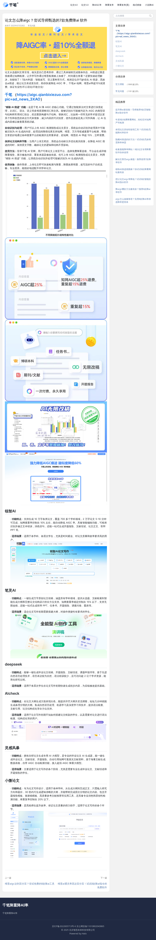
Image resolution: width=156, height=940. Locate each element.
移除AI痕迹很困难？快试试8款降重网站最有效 (133, 171)
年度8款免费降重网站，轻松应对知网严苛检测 (133, 121)
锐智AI (118, 41)
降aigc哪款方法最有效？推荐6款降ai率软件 (133, 190)
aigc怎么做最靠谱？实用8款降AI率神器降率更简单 (133, 200)
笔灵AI (118, 46)
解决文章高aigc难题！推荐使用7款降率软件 (133, 161)
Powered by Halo (78, 933)
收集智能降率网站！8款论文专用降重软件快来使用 (133, 151)
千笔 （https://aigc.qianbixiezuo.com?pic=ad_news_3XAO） (132, 33)
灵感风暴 (119, 60)
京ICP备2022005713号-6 (64, 926)
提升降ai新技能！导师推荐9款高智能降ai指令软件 (133, 111)
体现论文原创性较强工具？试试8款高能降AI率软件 (133, 131)
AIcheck (119, 56)
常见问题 (31, 25)
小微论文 (119, 65)
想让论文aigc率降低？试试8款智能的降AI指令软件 (133, 181)
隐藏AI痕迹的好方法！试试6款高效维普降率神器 (133, 141)
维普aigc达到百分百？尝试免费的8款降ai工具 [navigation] (29, 883)
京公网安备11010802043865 (90, 926)
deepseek (120, 51)
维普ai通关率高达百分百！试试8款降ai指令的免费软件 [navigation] (82, 885)
